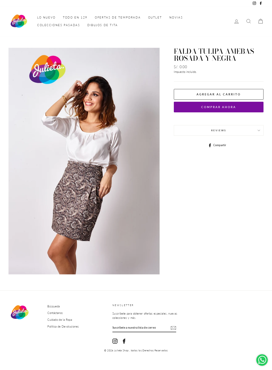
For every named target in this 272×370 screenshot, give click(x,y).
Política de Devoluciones (63, 326)
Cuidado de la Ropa (59, 319)
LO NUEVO (46, 17)
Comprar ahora (218, 107)
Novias (176, 17)
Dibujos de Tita (102, 25)
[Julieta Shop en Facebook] (124, 341)
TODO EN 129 (75, 17)
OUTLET (155, 17)
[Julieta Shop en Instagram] (115, 341)
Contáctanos (55, 313)
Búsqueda (53, 306)
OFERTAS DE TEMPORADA (118, 17)
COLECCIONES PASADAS (58, 25)
